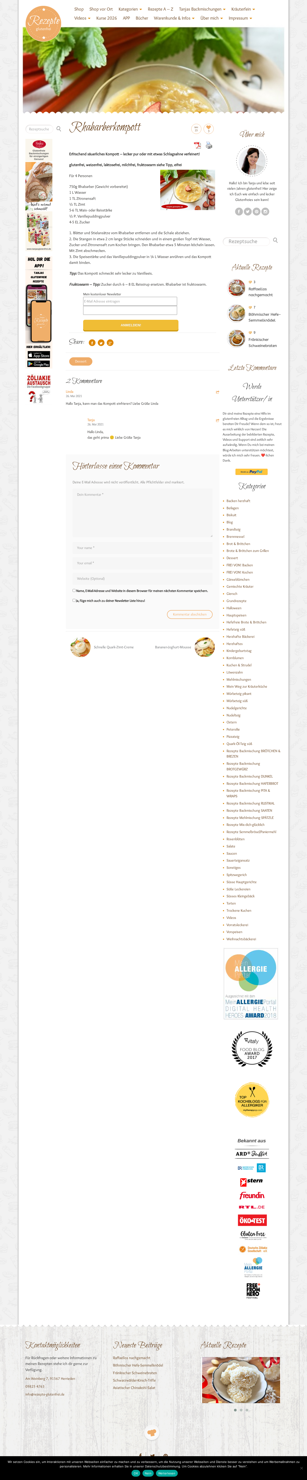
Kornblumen (235, 658)
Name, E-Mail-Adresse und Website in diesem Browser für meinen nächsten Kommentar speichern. (142, 591)
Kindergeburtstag (239, 651)
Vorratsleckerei (237, 925)
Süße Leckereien (238, 889)
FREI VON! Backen (240, 565)
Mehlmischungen (239, 679)
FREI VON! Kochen (240, 572)
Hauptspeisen (236, 615)
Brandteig (233, 529)
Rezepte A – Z (160, 9)
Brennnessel (235, 536)
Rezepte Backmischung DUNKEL (250, 776)
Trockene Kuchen (239, 910)
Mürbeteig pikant (239, 693)
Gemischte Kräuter (240, 586)
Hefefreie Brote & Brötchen (246, 622)
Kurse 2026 (106, 18)
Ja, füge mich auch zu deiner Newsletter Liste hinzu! (110, 601)
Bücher (142, 18)
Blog (230, 522)
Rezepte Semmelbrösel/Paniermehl (251, 832)
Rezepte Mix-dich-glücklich (246, 824)
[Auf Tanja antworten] (217, 421)
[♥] (152, 1432)
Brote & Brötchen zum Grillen (248, 551)
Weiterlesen (167, 1473)
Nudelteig (233, 715)
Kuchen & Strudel (239, 665)
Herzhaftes (235, 644)
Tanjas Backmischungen (200, 9)
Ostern (232, 722)
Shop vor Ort (101, 9)
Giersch (232, 593)
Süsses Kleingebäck (241, 896)
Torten (231, 903)
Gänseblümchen (238, 579)
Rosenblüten (236, 839)
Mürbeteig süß (237, 701)
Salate (231, 846)
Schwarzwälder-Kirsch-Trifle (134, 1380)
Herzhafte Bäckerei (240, 636)
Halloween (234, 608)
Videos (80, 18)
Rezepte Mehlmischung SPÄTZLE (250, 818)
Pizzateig (233, 736)
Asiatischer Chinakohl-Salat (134, 1387)
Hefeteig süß (236, 629)
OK (136, 1473)
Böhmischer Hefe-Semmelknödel (138, 1365)
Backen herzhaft (238, 501)
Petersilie (233, 729)
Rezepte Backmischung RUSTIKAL (251, 803)
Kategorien (128, 9)
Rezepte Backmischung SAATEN (249, 810)
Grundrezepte (237, 601)
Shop (79, 9)
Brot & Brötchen (238, 544)
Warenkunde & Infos (172, 18)
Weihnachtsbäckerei (241, 939)
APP (126, 18)
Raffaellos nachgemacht (131, 1358)
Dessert (81, 361)
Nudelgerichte (237, 708)
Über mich (209, 18)
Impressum (238, 18)
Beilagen (233, 508)
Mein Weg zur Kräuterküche (247, 686)
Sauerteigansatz (238, 860)
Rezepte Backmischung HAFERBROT (252, 783)
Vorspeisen (234, 932)
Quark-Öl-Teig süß (239, 744)
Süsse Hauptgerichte (242, 882)
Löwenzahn (235, 672)
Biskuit (231, 515)
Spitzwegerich (237, 875)
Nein (148, 1473)
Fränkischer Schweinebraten (135, 1373)
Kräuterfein (241, 9)
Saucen (232, 853)
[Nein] (301, 1468)
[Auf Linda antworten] (217, 393)
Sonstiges (234, 867)
